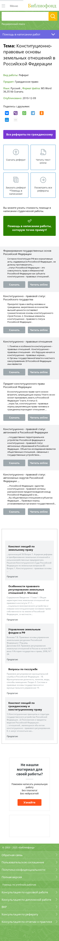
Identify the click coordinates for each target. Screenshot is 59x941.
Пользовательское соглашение (23, 862)
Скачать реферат (16, 159)
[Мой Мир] (7, 120)
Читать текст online (43, 161)
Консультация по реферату (20, 914)
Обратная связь (12, 855)
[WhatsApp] (24, 113)
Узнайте (29, 802)
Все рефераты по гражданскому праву (29, 135)
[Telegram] (33, 113)
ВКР (4, 907)
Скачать (18, 91)
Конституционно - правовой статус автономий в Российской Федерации (25, 430)
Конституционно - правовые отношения (27, 341)
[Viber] (16, 113)
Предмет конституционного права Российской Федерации (24, 385)
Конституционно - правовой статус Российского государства (24, 297)
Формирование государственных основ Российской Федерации (27, 252)
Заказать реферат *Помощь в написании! (16, 190)
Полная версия (12, 877)
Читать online (39, 284)
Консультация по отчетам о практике (27, 922)
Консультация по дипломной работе (26, 900)
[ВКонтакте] (7, 113)
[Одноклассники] (42, 113)
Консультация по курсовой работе (25, 892)
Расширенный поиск (13, 24)
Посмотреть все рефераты (43, 189)
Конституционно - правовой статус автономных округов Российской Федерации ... (24, 478)
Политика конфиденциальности (23, 870)
